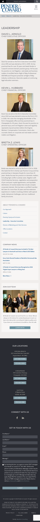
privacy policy (13, 481)
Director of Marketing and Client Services (15, 225)
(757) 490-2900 (20, 383)
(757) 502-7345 (20, 402)
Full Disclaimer (22, 513)
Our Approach (7, 209)
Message (5, 458)
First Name (6, 434)
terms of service (24, 481)
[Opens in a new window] (17, 418)
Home (3, 16)
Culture (5, 213)
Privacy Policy (10, 513)
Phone (4, 452)
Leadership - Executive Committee (13, 221)
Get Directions (20, 359)
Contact (5, 233)
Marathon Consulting (22, 519)
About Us (8, 16)
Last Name (5, 440)
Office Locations (7, 229)
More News (6, 276)
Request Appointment (20, 1)
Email (4, 446)
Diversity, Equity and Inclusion (11, 217)
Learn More (20, 328)
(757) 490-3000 (20, 363)
